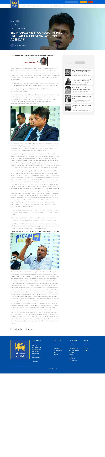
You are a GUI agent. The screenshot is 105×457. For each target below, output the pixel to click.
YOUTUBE (86, 350)
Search (83, 62)
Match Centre (57, 348)
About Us (71, 343)
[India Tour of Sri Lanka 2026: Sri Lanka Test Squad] (68, 107)
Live (90, 1)
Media (50, 5)
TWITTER (86, 348)
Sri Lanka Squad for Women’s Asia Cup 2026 (81, 97)
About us (71, 5)
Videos (55, 352)
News (46, 5)
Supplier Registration (74, 350)
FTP (54, 359)
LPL (77, 5)
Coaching (57, 5)
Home (24, 5)
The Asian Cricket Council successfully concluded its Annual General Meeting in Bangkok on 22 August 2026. (81, 71)
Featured (13, 28)
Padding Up (24, 28)
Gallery (64, 5)
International (30, 5)
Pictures (56, 354)
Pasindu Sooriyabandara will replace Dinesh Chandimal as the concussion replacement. (80, 88)
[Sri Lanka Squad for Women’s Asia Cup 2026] (68, 99)
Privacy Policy (73, 360)
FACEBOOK (86, 343)
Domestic (39, 5)
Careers (71, 354)
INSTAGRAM (87, 346)
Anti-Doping (72, 352)
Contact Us (72, 346)
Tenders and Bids (73, 348)
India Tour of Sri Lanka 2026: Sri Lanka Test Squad (81, 106)
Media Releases (58, 350)
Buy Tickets (83, 1)
